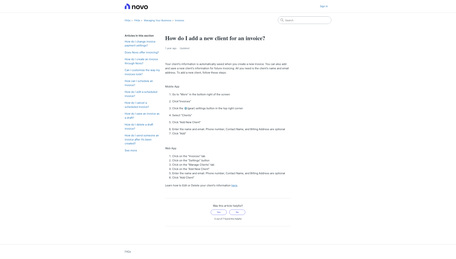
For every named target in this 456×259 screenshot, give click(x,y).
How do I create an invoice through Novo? (141, 61)
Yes (219, 212)
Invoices (179, 20)
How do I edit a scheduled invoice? (141, 94)
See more (131, 150)
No (237, 212)
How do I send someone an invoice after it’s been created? (142, 139)
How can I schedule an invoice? (139, 83)
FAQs (128, 20)
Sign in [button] (324, 6)
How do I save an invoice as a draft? (142, 115)
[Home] (136, 6)
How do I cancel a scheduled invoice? (137, 105)
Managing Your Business (157, 20)
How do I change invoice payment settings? (140, 43)
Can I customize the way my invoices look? (142, 72)
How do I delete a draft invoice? (139, 126)
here (234, 185)
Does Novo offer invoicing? (142, 52)
